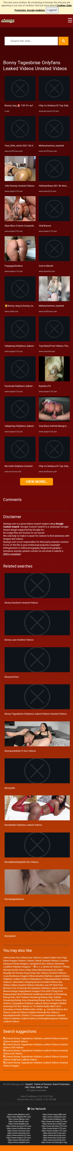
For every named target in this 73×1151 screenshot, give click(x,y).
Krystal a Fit (45, 386)
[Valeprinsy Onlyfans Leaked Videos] (20, 340)
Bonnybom (10, 936)
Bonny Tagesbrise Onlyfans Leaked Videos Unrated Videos (36, 713)
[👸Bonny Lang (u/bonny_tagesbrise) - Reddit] (20, 300)
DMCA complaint (12, 554)
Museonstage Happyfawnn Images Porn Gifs (26, 991)
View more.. (36, 481)
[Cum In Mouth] (54, 260)
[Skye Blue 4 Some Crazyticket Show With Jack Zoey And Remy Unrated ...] (20, 220)
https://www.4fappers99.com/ (19, 1117)
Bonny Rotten (12, 676)
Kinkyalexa (35, 979)
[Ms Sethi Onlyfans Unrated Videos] (20, 460)
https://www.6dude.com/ (19, 1121)
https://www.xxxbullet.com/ (18, 1133)
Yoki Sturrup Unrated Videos (19, 185)
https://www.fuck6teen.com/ (54, 1119)
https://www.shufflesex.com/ (19, 1128)
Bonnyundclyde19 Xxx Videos (20, 750)
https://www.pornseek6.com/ (54, 1124)
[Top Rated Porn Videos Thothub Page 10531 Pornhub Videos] (54, 340)
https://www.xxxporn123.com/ (18, 1138)
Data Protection (61, 1084)
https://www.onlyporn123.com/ (54, 1131)
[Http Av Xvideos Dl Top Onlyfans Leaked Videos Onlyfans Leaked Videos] (54, 100)
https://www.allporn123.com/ (54, 1128)
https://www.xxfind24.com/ (19, 1140)
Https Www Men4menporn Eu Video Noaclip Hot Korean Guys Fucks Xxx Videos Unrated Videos (34, 971)
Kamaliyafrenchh (11, 1015)
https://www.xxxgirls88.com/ (54, 1114)
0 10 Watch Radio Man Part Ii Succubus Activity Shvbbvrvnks (32, 1008)
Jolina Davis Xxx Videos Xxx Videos (21, 957)
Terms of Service (43, 1084)
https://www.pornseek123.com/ (54, 1121)
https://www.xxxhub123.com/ (19, 1135)
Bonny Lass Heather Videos (19, 639)
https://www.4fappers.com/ (19, 1114)
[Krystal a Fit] (54, 380)
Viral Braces (45, 225)
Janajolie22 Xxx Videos (41, 963)
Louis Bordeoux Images (15, 975)
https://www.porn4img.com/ (54, 1140)
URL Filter (30, 1087)
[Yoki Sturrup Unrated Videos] (20, 180)
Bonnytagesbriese (14, 899)
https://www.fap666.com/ (18, 1124)
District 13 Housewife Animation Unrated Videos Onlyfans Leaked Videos (34, 1017)
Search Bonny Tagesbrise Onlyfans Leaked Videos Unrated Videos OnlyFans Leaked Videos (35, 1058)
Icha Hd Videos (20, 1012)
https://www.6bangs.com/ (18, 1119)
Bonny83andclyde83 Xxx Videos (21, 862)
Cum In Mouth (46, 265)
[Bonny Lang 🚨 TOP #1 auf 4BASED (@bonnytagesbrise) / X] (20, 100)
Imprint (29, 1084)
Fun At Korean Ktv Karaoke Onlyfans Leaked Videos (39, 988)
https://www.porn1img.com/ (54, 1133)
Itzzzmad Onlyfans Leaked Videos (22, 386)
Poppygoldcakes (14, 265)
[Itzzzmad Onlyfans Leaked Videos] (20, 380)
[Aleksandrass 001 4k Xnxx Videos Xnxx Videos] (54, 180)
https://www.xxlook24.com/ (19, 1142)
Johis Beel (17, 982)
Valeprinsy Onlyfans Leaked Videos (23, 345)
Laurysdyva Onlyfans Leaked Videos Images (35, 1003)
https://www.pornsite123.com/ (18, 1126)
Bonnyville (10, 788)
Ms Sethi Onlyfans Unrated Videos (22, 466)
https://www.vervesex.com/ (18, 1131)
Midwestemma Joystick (51, 145)
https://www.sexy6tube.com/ (54, 1117)
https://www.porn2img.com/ (54, 1135)
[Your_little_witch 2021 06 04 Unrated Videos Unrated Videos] (20, 140)
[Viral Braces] (54, 220)
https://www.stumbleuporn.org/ (54, 1142)
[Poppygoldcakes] (20, 260)
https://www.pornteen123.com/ (54, 1126)
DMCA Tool (42, 1087)
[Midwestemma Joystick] (54, 140)
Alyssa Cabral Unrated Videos (42, 960)
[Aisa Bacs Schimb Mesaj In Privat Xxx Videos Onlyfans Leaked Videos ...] (54, 420)
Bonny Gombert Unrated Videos (21, 602)
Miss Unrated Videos (23, 985)
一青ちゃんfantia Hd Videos (45, 966)
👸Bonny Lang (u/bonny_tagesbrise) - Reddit (28, 305)
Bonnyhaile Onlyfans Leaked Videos (23, 824)
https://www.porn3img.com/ (54, 1138)
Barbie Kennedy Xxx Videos (44, 1012)
